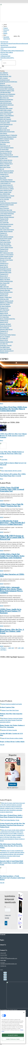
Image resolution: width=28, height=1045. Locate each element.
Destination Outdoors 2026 (7, 90)
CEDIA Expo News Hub (6, 210)
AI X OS (2, 169)
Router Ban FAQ (4, 267)
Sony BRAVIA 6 (4, 73)
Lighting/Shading (15, 50)
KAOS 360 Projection (5, 119)
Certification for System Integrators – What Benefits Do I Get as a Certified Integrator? (12, 522)
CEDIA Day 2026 (4, 299)
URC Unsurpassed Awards (7, 171)
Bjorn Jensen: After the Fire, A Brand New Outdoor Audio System (12, 631)
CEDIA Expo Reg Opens (6, 288)
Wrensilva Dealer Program (7, 204)
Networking (4, 47)
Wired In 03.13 (4, 333)
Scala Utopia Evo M (5, 146)
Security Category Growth (6, 301)
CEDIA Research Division (6, 224)
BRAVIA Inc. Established (6, 302)
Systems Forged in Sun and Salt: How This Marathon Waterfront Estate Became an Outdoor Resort (12, 825)
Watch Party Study (5, 165)
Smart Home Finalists (5, 114)
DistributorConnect (5, 80)
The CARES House (5, 347)
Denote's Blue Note (5, 290)
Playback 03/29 (4, 308)
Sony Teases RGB (4, 283)
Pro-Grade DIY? (4, 338)
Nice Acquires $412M (5, 153)
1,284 (22, 648)
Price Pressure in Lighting (7, 188)
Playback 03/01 (4, 352)
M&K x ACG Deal (4, 286)
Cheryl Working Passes (6, 190)
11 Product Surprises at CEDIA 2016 (12, 575)
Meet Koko (3, 144)
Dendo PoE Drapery (5, 117)
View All (2, 744)
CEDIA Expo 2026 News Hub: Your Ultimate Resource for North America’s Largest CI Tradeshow (13, 435)
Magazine (4, 56)
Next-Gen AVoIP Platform (6, 96)
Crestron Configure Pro (6, 151)
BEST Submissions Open (6, 253)
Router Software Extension (7, 217)
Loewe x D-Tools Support (6, 254)
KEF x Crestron (4, 78)
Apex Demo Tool (4, 97)
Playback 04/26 (4, 249)
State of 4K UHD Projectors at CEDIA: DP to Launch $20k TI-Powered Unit (12, 537)
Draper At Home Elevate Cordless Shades (12, 742)
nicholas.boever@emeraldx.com (8, 963)
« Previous (3, 648)
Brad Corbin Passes (5, 167)
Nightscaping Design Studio (7, 131)
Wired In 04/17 (4, 265)
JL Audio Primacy (4, 228)
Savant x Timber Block (6, 297)
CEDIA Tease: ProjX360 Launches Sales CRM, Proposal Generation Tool (12, 489)
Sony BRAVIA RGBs (5, 194)
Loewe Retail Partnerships (7, 213)
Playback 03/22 (4, 320)
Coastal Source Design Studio (8, 212)
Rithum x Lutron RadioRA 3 (7, 115)
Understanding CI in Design (7, 196)
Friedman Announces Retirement (8, 203)
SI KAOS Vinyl (3, 158)
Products (9, 43)
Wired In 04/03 (4, 295)
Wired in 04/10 (4, 276)
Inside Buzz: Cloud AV (5, 345)
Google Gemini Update (6, 238)
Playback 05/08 (4, 219)
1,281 (12, 648)
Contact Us (3, 966)
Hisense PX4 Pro (4, 140)
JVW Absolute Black (5, 92)
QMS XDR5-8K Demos (6, 103)
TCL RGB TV (3, 261)
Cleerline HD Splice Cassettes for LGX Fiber (11, 734)
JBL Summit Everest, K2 (6, 185)
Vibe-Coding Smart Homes (7, 229)
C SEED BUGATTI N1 (5, 183)
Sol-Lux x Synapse (5, 336)
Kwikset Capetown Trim (7, 707)
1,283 (19, 648)
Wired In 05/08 (4, 220)
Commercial (10, 47)
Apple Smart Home (5, 130)
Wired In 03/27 (4, 311)
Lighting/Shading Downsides (7, 181)
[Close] (24, 1012)
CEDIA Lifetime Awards (6, 87)
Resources (6, 30)
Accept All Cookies (13, 1035)
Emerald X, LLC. (6, 1009)
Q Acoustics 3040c (5, 122)
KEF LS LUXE (3, 128)
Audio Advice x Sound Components (9, 156)
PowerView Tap (4, 74)
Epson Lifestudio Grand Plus (7, 318)
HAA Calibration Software (6, 237)
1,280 (9, 648)
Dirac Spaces (3, 133)
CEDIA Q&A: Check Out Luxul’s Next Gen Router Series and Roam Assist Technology (12, 556)
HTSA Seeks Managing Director (8, 137)
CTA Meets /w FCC (5, 240)
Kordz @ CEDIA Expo (5, 101)
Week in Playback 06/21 (6, 163)
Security (22, 50)
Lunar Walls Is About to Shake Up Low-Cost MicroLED (13, 464)
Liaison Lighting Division (6, 247)
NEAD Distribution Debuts (7, 138)
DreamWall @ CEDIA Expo (7, 105)
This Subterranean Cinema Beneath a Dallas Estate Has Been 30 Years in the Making (11, 845)
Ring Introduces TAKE (5, 76)
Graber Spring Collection (6, 231)
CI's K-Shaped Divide (5, 270)
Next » (5, 649)
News (2, 43)
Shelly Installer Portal (5, 192)
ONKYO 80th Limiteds (5, 110)
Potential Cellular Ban (5, 197)
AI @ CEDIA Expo (4, 327)
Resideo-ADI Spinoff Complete (8, 121)
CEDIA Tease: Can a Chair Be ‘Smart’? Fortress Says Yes (11, 505)
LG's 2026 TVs (4, 343)
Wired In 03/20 (4, 322)
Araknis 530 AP (4, 313)
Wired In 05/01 (4, 235)
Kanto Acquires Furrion (6, 162)
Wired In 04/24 (4, 251)
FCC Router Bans (4, 317)
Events (5, 31)
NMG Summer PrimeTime (6, 187)
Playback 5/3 (3, 233)
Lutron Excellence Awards (7, 147)
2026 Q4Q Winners (5, 304)
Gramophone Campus (5, 226)
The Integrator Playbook (6, 179)
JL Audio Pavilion (4, 176)
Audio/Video (7, 50)
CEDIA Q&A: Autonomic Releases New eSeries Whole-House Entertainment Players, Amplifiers (11, 590)
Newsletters (7, 58)
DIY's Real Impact (4, 310)
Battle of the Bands (5, 279)
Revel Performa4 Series (6, 292)
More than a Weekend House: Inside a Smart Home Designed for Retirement (11, 816)
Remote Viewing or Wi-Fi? (7, 351)
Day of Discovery (4, 208)
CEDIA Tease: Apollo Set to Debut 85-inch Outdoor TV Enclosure (10, 611)
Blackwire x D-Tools (5, 85)
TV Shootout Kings (5, 142)
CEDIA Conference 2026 (6, 281)
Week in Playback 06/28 (6, 155)
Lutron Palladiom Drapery (6, 112)
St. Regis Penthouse (5, 306)
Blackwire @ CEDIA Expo (6, 99)
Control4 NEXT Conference (7, 89)
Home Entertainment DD (6, 124)
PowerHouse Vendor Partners (8, 335)
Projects (5, 28)
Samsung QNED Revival (6, 329)
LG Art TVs (3, 201)
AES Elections (3, 106)
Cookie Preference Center (13, 1039)
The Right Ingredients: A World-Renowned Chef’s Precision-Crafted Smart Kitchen (12, 878)
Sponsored (25, 43)
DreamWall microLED (5, 269)
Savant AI (2, 83)
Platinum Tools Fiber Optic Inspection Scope (11, 714)
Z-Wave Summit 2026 (5, 245)
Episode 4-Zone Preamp (6, 260)
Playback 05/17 (4, 206)
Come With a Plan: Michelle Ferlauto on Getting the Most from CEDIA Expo (12, 453)
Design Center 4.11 (5, 277)
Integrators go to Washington (7, 94)
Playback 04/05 (4, 294)
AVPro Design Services (6, 160)
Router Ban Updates (5, 244)
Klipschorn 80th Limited (6, 108)
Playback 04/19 (4, 263)
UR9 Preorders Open (5, 315)
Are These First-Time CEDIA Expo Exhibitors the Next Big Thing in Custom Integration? (13, 409)
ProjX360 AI (3, 285)
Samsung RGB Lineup (5, 272)
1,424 (1, 649)
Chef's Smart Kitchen (5, 242)
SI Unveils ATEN (4, 149)
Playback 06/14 (4, 174)
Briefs (5, 43)
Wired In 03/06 (4, 340)
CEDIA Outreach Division (6, 256)
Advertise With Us (5, 52)
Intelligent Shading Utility (6, 342)
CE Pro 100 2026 (4, 199)
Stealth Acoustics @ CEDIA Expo (8, 81)
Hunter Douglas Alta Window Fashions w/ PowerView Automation (12, 726)
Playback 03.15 (4, 331)
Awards (5, 33)
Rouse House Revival (5, 326)
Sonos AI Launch (4, 126)
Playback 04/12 (4, 274)
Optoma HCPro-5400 (5, 258)
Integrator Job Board (5, 324)
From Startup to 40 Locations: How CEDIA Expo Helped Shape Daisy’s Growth (13, 475)
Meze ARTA (3, 178)
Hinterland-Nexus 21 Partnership (8, 135)
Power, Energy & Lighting (6, 172)
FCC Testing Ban (4, 222)
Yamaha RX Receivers (5, 215)
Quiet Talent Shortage (5, 349)
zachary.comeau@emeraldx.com (8, 958)
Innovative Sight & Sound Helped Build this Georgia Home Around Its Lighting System (11, 862)
